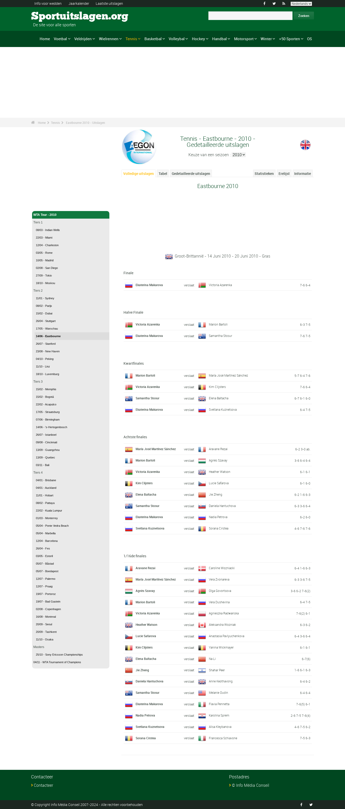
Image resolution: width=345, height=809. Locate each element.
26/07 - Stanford (46, 343)
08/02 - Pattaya (45, 502)
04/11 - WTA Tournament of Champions (57, 662)
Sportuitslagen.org (50, 16)
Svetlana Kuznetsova (223, 409)
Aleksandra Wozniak (222, 624)
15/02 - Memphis (46, 389)
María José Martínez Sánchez (228, 375)
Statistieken (264, 173)
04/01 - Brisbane (46, 480)
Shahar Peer (217, 670)
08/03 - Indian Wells (48, 230)
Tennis (131, 38)
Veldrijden (83, 38)
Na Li (212, 659)
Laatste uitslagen (109, 3)
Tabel (163, 173)
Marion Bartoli (218, 324)
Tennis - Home (43, 204)
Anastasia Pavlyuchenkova (226, 636)
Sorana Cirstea (218, 528)
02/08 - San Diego (47, 267)
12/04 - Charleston (47, 245)
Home (45, 38)
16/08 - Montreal (46, 616)
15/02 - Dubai (44, 313)
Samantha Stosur (220, 336)
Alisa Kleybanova (220, 727)
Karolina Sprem (219, 715)
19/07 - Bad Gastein (48, 601)
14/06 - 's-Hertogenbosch (51, 427)
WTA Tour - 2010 (45, 215)
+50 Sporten (289, 38)
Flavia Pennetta (219, 704)
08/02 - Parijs (44, 305)
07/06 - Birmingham (48, 419)
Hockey (198, 38)
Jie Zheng (215, 494)
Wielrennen (108, 38)
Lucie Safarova (219, 483)
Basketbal (153, 38)
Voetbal (60, 38)
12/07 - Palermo (45, 578)
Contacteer (43, 785)
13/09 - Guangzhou (48, 449)
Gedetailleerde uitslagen (191, 173)
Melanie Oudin (218, 692)
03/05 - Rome (44, 252)
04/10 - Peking (45, 358)
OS (309, 38)
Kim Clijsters (217, 387)
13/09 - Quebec (45, 457)
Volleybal (177, 38)
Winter (266, 38)
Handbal (219, 38)
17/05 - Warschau (47, 328)
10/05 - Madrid (45, 260)
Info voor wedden (48, 3)
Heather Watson (219, 472)
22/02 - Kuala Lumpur (49, 510)
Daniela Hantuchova (222, 506)
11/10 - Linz (43, 366)
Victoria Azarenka (220, 285)
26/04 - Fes (43, 548)
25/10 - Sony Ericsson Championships (59, 654)
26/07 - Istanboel (46, 434)
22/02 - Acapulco (46, 404)
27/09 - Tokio (44, 275)
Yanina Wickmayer (221, 647)
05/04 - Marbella (46, 533)
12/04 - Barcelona (47, 540)
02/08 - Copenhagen (48, 609)
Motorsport (244, 38)
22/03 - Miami (44, 237)
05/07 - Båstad (45, 563)
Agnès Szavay (218, 460)
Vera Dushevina (219, 602)
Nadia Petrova (218, 517)
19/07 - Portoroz (46, 593)
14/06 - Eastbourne (48, 336)
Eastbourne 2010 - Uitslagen (85, 123)
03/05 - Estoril (44, 556)
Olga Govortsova (220, 591)
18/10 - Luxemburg (47, 374)
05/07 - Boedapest (47, 571)
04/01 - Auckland (46, 487)
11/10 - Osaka (44, 639)
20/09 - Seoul (44, 624)
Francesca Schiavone (223, 738)
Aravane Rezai (218, 449)
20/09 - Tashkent (46, 631)
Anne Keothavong (221, 681)
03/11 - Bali (42, 465)
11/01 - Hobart (44, 495)
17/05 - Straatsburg (48, 411)
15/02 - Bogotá (45, 396)
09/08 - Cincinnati (46, 442)
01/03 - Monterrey (47, 518)
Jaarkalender (78, 3)
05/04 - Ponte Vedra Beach (52, 525)
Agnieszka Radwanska (224, 613)
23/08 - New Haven (48, 351)
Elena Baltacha (218, 398)
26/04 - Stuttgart (46, 320)
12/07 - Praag (44, 586)
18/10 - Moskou (45, 283)
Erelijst (284, 173)
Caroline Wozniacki (222, 568)
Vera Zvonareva (219, 579)
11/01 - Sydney (45, 298)
